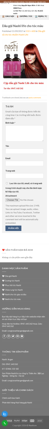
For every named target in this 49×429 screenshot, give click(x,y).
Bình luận (10, 123)
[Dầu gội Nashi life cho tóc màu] (24, 65)
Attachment (11, 196)
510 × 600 (30, 31)
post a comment (35, 98)
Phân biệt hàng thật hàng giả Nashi (17, 402)
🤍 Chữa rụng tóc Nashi (12, 290)
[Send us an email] (18, 336)
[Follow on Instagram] (9, 336)
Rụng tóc (43, 16)
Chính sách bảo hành (11, 398)
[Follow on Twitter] (13, 336)
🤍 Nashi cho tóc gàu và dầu (14, 294)
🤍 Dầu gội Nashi (9, 276)
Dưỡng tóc (26, 16)
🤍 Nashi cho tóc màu (11, 299)
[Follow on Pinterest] (22, 336)
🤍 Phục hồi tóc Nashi (11, 285)
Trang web (10, 171)
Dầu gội (9, 16)
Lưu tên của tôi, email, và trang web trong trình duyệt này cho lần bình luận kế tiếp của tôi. (23, 187)
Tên (7, 146)
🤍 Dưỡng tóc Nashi (11, 281)
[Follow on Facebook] (4, 336)
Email (7, 158)
